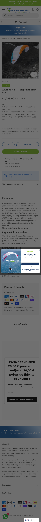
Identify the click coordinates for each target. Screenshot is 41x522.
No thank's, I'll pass (30, 266)
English (32, 520)
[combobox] (31, 520)
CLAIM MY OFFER (30, 264)
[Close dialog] (39, 250)
